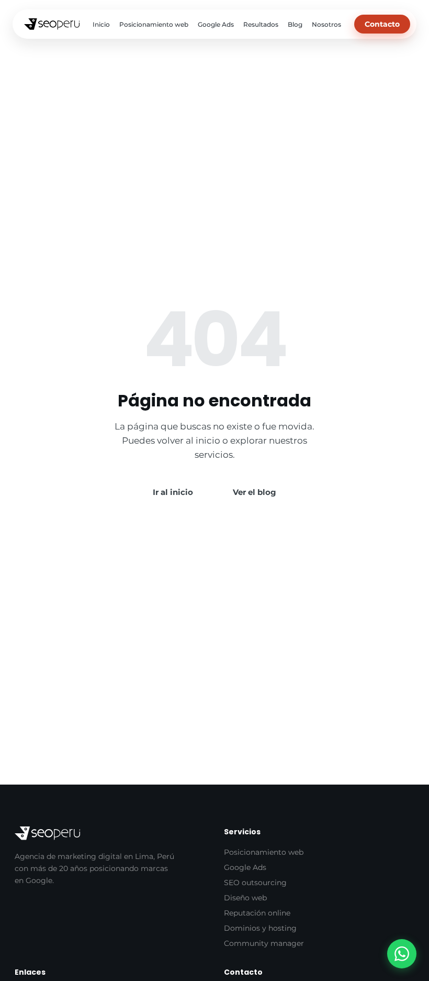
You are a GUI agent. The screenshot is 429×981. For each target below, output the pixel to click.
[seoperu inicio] (52, 24)
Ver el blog (254, 492)
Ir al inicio (173, 492)
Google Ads (216, 24)
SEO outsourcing (255, 882)
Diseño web (245, 898)
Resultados (260, 24)
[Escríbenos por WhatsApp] (401, 953)
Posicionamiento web (153, 24)
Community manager (264, 943)
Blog (295, 24)
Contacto (382, 24)
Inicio (101, 24)
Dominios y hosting (260, 928)
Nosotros (326, 24)
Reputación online (257, 913)
